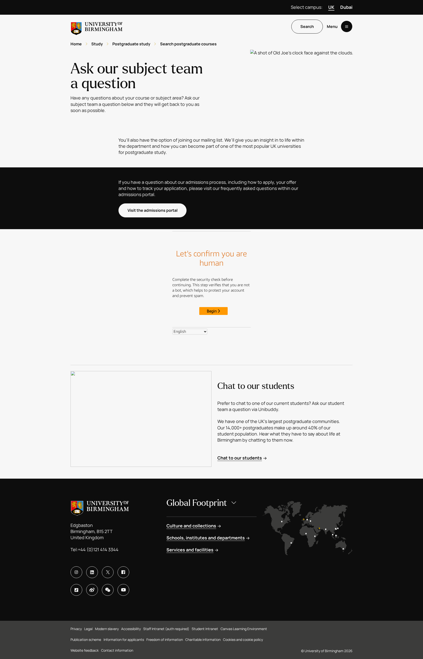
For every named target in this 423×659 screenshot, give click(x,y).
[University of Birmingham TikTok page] (76, 590)
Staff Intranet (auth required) (166, 628)
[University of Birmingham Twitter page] (108, 572)
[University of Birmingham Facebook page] (123, 572)
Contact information (117, 650)
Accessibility (131, 628)
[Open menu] (346, 27)
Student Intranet (205, 628)
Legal (88, 628)
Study (97, 44)
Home (76, 44)
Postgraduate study (131, 44)
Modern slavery (107, 628)
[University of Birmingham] (96, 27)
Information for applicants (124, 639)
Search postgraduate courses (188, 44)
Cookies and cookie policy (243, 639)
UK (331, 7)
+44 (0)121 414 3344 (98, 549)
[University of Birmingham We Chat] (108, 590)
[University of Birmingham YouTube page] (123, 590)
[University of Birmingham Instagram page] (76, 572)
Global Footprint (196, 503)
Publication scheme (85, 639)
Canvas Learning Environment (244, 628)
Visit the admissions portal (152, 210)
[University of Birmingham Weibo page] (92, 590)
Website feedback (84, 650)
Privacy (76, 628)
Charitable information (203, 639)
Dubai (346, 7)
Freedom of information (164, 639)
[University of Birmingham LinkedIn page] (92, 572)
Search (307, 26)
